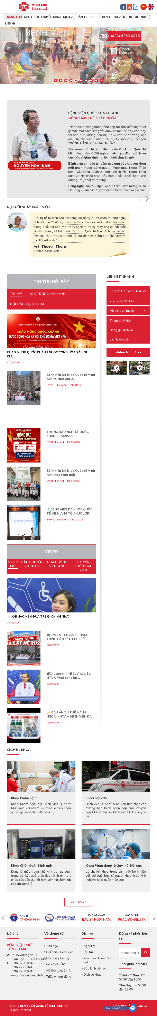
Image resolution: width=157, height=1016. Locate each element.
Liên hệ (10, 23)
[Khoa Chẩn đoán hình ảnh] (41, 848)
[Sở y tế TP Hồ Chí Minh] (25, 918)
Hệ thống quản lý (57, 970)
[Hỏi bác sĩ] (114, 75)
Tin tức (133, 17)
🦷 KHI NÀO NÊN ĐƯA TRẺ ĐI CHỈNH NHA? (38, 616)
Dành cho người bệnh (93, 17)
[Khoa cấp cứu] (116, 781)
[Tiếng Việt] (143, 6)
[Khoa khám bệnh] (41, 780)
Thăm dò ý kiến (120, 321)
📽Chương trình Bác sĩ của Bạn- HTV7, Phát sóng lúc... (70, 676)
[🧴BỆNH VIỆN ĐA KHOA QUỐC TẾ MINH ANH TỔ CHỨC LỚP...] (23, 522)
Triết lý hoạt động (58, 976)
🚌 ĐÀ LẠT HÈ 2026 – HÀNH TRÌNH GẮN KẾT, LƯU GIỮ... (68, 637)
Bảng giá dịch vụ (121, 330)
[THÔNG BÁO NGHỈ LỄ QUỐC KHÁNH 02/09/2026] (23, 445)
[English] (151, 6)
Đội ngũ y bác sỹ (57, 958)
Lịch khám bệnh (120, 339)
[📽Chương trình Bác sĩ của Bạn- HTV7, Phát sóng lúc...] (23, 687)
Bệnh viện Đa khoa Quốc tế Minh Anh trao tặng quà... (71, 473)
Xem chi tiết (34, 52)
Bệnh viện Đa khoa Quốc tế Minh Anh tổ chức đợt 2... (71, 377)
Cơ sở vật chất (56, 964)
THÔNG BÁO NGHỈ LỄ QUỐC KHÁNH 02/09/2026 (68, 434)
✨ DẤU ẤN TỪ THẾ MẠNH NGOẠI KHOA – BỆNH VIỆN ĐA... (70, 714)
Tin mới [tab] (16, 294)
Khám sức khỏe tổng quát (97, 960)
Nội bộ (145, 17)
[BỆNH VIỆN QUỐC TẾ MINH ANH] (33, 6)
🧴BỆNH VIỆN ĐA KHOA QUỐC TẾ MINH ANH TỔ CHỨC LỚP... (69, 511)
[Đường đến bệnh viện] (114, 63)
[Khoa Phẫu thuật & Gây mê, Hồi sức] (116, 851)
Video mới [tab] (13, 564)
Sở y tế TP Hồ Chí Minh (126, 291)
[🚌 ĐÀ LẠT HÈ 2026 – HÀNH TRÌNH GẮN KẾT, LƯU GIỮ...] (23, 648)
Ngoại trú (89, 946)
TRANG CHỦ (13, 17)
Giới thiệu (31, 17)
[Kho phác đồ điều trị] (132, 918)
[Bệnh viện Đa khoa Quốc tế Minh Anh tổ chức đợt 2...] (23, 388)
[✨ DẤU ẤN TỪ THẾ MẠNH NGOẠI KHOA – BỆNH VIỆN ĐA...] (23, 725)
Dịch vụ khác (92, 974)
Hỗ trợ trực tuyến (122, 311)
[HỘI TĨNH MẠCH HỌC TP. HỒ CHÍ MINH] (61, 918)
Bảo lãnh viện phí (95, 968)
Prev (140, 198)
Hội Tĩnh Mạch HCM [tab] (27, 304)
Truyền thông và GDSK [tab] (82, 566)
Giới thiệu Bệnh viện (59, 952)
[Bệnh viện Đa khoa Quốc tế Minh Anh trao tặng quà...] (23, 484)
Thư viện (118, 17)
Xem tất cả (78, 902)
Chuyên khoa (51, 17)
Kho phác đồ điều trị (124, 301)
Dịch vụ (69, 17)
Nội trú (88, 952)
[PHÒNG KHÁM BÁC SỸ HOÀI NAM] (96, 918)
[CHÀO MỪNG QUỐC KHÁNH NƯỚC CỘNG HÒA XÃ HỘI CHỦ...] (51, 339)
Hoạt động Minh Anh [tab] (47, 294)
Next (147, 198)
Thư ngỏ (51, 946)
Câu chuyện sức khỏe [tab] (32, 564)
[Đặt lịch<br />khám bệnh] (114, 50)
